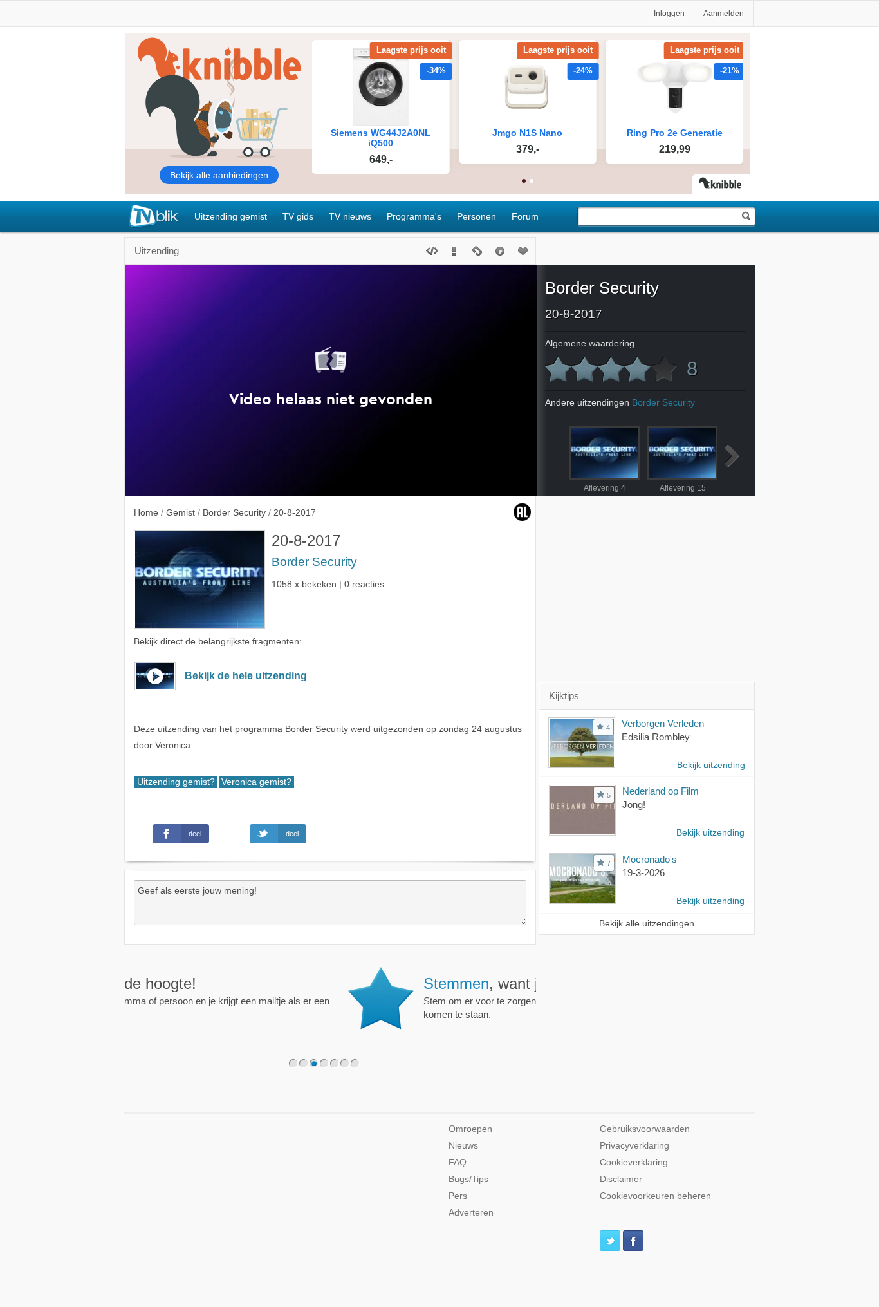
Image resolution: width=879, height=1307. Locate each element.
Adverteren (471, 1213)
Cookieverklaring (634, 1162)
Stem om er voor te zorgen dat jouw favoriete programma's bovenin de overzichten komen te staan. (374, 997)
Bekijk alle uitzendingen (646, 923)
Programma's (414, 216)
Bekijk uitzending (711, 765)
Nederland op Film (660, 790)
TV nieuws (350, 216)
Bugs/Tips (468, 1179)
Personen (476, 216)
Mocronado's (649, 859)
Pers (458, 1196)
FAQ (458, 1162)
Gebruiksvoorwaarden (645, 1129)
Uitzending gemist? (176, 782)
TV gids (297, 216)
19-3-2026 (643, 872)
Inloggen (669, 13)
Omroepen (470, 1129)
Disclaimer (621, 1179)
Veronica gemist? (256, 782)
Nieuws (463, 1146)
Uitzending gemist (230, 216)
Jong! (633, 804)
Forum (525, 216)
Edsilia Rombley (656, 736)
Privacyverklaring (634, 1146)
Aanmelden (723, 13)
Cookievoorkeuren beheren (655, 1196)
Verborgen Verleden (663, 723)
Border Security (314, 562)
